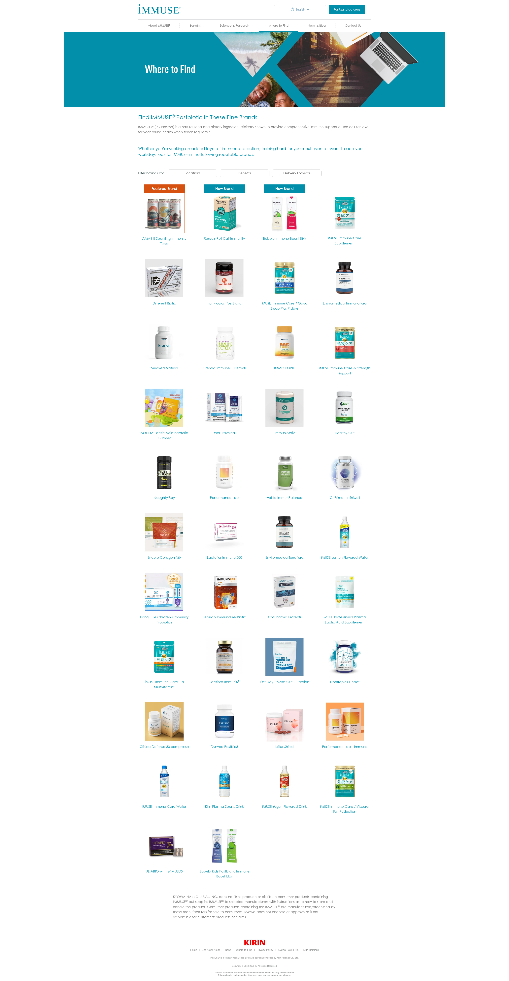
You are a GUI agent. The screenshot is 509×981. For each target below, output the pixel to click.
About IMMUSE (159, 25)
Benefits (195, 25)
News (228, 949)
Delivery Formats (296, 173)
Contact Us (353, 25)
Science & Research (234, 25)
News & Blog (317, 25)
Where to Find (278, 25)
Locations (192, 173)
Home (194, 949)
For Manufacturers (347, 9)
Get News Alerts (211, 949)
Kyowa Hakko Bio (288, 949)
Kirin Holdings (311, 949)
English (300, 9)
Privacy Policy (265, 949)
